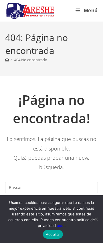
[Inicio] (7, 59)
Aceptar (53, 234)
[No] (96, 219)
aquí (60, 225)
